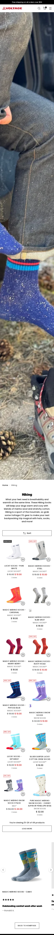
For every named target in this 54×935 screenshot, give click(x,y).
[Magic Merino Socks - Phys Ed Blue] (14, 690)
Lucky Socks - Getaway (14, 757)
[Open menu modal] (50, 8)
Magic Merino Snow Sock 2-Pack (14, 801)
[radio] (30, 610)
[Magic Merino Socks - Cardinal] (14, 595)
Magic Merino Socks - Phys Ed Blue (14, 706)
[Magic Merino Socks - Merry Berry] (14, 646)
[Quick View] (23, 559)
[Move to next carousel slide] (51, 870)
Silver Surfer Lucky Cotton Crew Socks (39, 757)
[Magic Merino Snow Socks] (40, 690)
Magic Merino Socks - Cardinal (14, 611)
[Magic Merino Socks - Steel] (40, 551)
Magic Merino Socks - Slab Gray (39, 618)
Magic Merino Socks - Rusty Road (39, 662)
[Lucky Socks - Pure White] (14, 551)
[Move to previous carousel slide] (3, 870)
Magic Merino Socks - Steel (39, 567)
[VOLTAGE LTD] (12, 8)
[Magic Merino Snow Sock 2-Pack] (14, 785)
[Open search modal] (39, 8)
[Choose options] (48, 559)
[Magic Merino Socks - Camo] (25, 865)
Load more (27, 829)
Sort (29, 533)
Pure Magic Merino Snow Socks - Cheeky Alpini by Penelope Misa (39, 803)
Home (5, 485)
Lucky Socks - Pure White (14, 567)
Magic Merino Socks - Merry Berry (14, 662)
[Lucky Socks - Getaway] (14, 741)
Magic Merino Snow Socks (39, 713)
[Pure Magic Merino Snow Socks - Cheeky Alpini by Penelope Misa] (40, 785)
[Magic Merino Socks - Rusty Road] (40, 646)
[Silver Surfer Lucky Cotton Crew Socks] (40, 741)
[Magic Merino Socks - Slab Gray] (40, 595)
